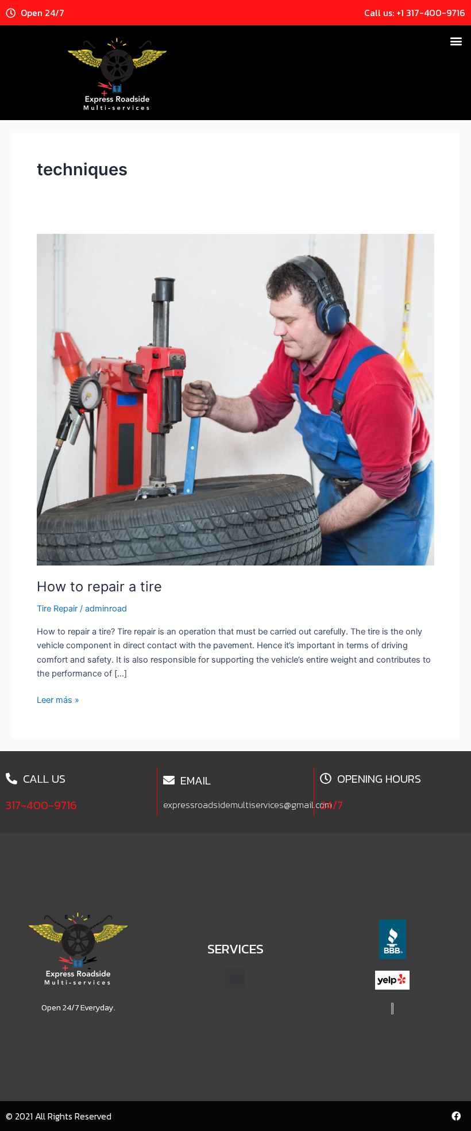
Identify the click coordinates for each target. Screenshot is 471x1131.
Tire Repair (57, 608)
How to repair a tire (99, 586)
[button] (455, 40)
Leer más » (58, 699)
